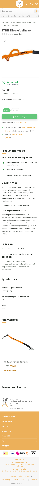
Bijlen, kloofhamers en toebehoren (23, 22)
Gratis (7, 131)
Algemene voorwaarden (14, 476)
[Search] (36, 11)
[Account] (27, 4)
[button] (7, 34)
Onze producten (8, 416)
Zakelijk (5, 426)
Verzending (6, 480)
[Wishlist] (32, 4)
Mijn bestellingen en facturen (13, 441)
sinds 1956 (17, 134)
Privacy (27, 476)
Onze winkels (7, 431)
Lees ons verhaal (16, 408)
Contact (15, 480)
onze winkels (20, 123)
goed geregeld (28, 127)
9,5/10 (7, 138)
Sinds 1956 (6, 436)
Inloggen (5, 446)
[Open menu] (2, 4)
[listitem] (7, 110)
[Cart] (36, 4)
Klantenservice (7, 421)
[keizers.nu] (19, 4)
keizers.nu (5, 22)
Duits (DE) (24, 480)
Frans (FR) (33, 480)
